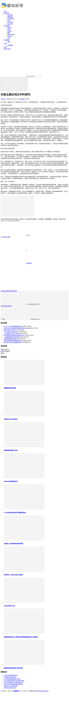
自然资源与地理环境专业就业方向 (14, 335)
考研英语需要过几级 (10, 339)
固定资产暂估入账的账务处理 (13, 342)
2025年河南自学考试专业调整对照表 (15, 512)
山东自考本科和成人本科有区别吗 (14, 680)
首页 (5, 11)
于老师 (3, 99)
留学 (8, 20)
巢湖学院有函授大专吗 (11, 450)
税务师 (9, 31)
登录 (2, 351)
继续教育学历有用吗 (10, 388)
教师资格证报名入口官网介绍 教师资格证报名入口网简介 (21, 637)
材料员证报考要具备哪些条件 (13, 340)
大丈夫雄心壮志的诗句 (11, 331)
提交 (2, 353)
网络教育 (10, 17)
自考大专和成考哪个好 (11, 675)
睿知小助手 (7, 49)
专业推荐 (10, 45)
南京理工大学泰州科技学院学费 (13, 543)
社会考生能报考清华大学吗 (12, 679)
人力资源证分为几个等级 (11, 333)
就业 (5, 43)
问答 (5, 47)
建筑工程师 (10, 34)
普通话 (9, 27)
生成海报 (29, 263)
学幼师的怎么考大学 (10, 677)
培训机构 (6, 40)
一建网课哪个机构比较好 (11, 337)
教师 (8, 33)
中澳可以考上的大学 (10, 688)
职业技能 (6, 25)
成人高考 (10, 24)
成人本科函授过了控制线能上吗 (13, 682)
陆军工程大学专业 (9, 330)
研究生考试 (10, 18)
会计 (8, 38)
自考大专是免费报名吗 (11, 481)
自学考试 (10, 15)
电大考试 (10, 22)
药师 (8, 29)
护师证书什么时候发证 (11, 419)
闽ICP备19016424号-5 (42, 691)
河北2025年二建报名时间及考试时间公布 (16, 328)
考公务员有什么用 (9, 605)
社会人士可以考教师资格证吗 (13, 326)
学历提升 (6, 13)
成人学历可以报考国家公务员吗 (13, 684)
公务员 (9, 36)
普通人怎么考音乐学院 (11, 686)
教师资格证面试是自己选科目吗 (13, 668)
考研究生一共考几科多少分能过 (13, 574)
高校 (8, 41)
